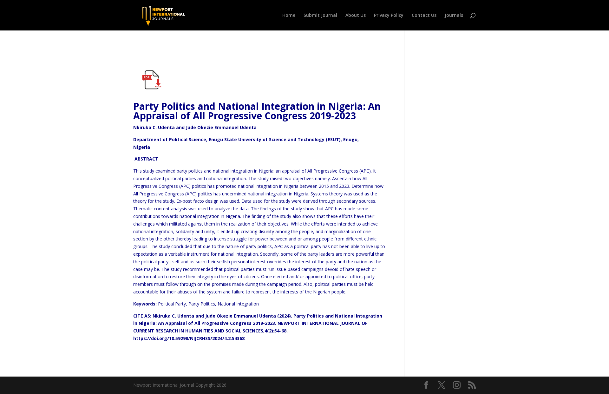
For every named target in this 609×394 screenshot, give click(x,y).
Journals (454, 15)
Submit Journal (320, 15)
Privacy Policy (388, 15)
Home (288, 15)
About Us (355, 15)
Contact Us (424, 15)
